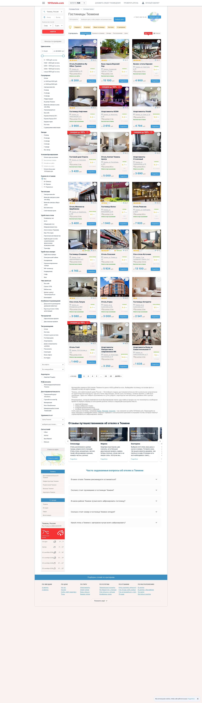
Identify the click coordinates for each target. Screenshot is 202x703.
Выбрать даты (119, 19)
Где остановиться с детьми (129, 592)
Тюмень (45, 504)
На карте (141, 592)
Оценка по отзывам (98, 33)
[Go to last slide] (67, 441)
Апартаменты (85, 587)
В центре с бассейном (146, 590)
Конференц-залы (105, 594)
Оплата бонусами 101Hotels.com (49, 170)
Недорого (78, 27)
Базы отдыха (85, 592)
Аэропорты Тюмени (49, 492)
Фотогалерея (47, 515)
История (45, 508)
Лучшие (121, 594)
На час (63, 587)
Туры (63, 594)
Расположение (117, 33)
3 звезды (45, 590)
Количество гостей (48, 22)
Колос (99, 411)
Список (157, 33)
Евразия (105, 411)
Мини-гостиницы (99, 27)
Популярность (85, 33)
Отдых (45, 511)
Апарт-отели (84, 590)
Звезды (108, 33)
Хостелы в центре (144, 594)
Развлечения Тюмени (49, 485)
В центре (87, 27)
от (75, 81)
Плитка (149, 33)
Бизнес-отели (85, 594)
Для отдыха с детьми (107, 592)
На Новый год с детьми (107, 590)
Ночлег (63, 590)
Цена (126, 33)
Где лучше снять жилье (127, 590)
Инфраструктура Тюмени (50, 481)
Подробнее (91, 81)
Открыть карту (52, 458)
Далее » (118, 376)
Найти (53, 31)
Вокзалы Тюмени (48, 488)
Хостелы (111, 27)
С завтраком (121, 27)
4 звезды (45, 587)
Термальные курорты (107, 587)
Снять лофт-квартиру (68, 592)
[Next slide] (160, 441)
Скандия (112, 411)
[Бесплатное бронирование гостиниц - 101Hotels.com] (56, 3)
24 (106, 376)
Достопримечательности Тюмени (50, 476)
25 (111, 376)
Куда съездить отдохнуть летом (130, 587)
